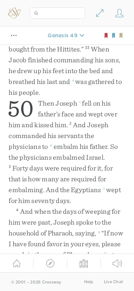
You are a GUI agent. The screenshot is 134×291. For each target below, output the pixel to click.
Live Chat (113, 281)
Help (88, 281)
